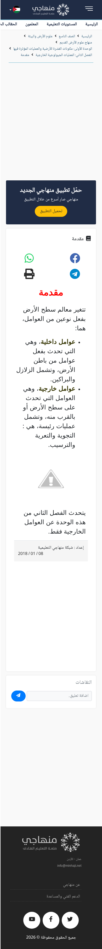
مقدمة (25, 55)
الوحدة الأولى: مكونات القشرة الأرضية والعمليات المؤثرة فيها (52, 49)
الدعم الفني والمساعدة (63, 896)
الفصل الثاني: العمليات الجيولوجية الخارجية (64, 55)
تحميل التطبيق (51, 211)
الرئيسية (91, 24)
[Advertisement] (51, 123)
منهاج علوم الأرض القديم (76, 43)
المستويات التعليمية (62, 24)
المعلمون (31, 24)
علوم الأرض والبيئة (40, 36)
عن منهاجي (71, 884)
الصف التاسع (67, 36)
